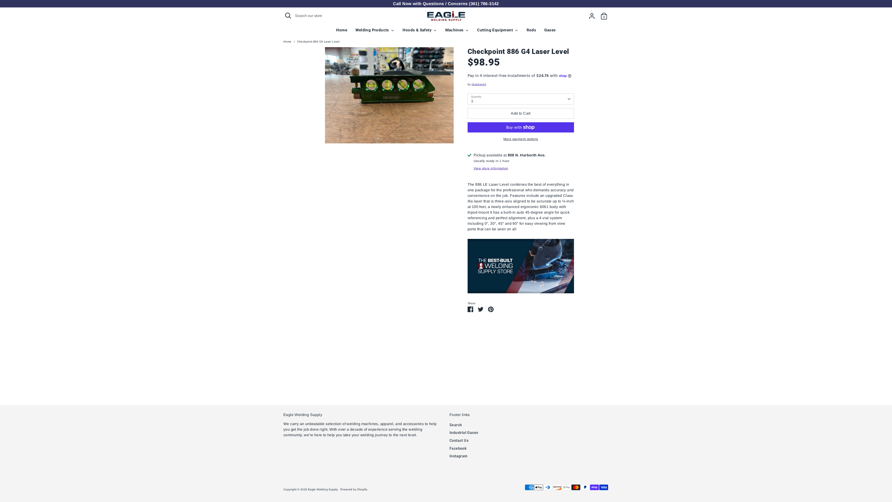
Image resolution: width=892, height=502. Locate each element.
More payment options (520, 139)
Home (341, 30)
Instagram (458, 456)
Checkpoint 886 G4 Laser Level (318, 41)
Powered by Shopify (353, 489)
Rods (531, 30)
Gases (550, 30)
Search (455, 425)
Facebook (458, 448)
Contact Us (459, 440)
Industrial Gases (463, 432)
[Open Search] (288, 15)
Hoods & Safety (418, 30)
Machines (455, 30)
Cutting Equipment (495, 30)
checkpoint (479, 84)
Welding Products (372, 30)
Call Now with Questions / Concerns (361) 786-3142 (446, 3)
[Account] (592, 16)
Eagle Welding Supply (323, 489)
